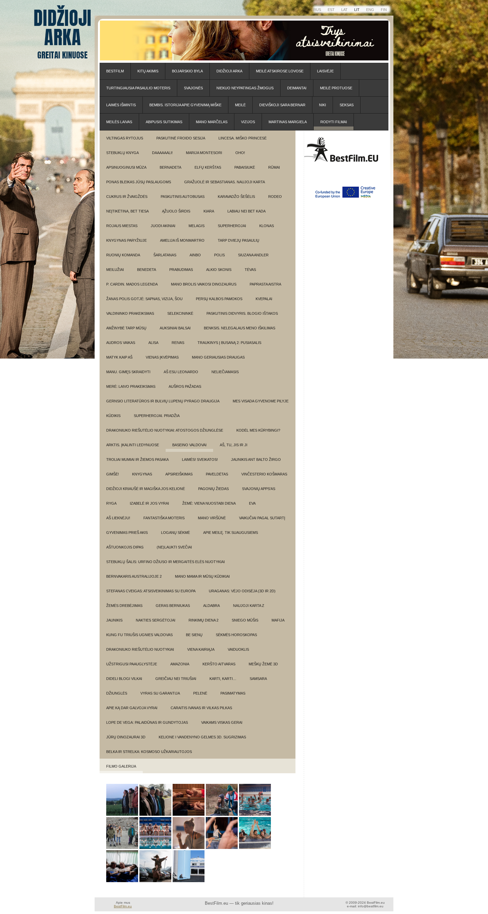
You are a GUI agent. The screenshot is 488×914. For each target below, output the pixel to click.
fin (384, 10)
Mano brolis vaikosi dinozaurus (203, 284)
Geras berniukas (173, 606)
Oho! (240, 153)
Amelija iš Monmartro (182, 240)
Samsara (258, 679)
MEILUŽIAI (115, 270)
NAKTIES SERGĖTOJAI (155, 620)
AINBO (195, 255)
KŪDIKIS (113, 416)
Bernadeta (170, 167)
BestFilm (115, 71)
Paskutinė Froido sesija (180, 138)
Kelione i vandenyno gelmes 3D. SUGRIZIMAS (202, 737)
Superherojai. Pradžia (157, 416)
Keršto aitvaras (219, 664)
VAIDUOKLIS (238, 649)
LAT (344, 10)
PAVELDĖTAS (217, 474)
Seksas (347, 105)
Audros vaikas (120, 343)
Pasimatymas (232, 693)
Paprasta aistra (265, 284)
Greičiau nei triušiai (175, 679)
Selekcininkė (180, 313)
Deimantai (296, 88)
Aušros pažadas (185, 386)
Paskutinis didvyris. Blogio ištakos (242, 313)
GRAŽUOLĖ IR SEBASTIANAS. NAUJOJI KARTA (224, 182)
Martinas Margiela (288, 122)
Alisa (153, 343)
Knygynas (142, 474)
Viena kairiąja (200, 649)
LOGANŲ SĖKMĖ (175, 533)
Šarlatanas (164, 255)
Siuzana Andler (253, 255)
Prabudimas (181, 270)
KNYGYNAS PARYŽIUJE (126, 240)
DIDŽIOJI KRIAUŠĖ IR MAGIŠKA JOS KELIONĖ (145, 489)
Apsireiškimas (179, 474)
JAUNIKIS (114, 620)
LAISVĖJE (325, 71)
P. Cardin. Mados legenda (132, 284)
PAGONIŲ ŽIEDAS (213, 489)
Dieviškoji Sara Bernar (282, 105)
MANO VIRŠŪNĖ (212, 518)
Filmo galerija (121, 766)
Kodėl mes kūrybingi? (258, 430)
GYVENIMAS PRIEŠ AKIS (127, 533)
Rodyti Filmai (333, 122)
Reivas (178, 343)
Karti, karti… (222, 679)
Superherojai (232, 226)
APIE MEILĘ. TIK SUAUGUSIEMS (230, 533)
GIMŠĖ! (112, 474)
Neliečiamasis (225, 372)
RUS (317, 10)
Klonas (266, 226)
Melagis (196, 226)
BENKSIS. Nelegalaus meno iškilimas (239, 328)
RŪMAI (274, 167)
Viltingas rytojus (124, 138)
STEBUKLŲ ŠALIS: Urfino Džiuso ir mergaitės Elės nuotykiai (165, 562)
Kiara (208, 211)
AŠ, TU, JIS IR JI (233, 445)
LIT (357, 10)
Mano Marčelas (211, 122)
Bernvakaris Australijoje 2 (134, 576)
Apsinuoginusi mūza (126, 167)
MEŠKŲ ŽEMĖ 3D (263, 664)
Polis (219, 255)
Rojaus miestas (121, 226)
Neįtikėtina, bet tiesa (127, 211)
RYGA (111, 503)
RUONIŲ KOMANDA (123, 255)
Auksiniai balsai (175, 328)
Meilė (240, 105)
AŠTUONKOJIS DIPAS (124, 547)
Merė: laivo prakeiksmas (130, 386)
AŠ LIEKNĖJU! (118, 518)
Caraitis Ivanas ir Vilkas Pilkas (201, 708)
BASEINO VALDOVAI (189, 445)
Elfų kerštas (208, 167)
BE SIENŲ (194, 635)
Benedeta (146, 270)
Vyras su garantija (160, 693)
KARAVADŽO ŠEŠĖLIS (236, 197)
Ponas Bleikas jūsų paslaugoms (138, 182)
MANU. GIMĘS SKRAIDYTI (128, 372)
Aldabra (211, 606)
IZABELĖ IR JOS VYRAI (149, 503)
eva (252, 503)
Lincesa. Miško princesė (242, 138)
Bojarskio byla (187, 71)
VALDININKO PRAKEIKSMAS (130, 313)
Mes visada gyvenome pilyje (260, 401)
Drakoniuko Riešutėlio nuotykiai (140, 649)
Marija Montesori (204, 153)
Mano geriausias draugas (218, 357)
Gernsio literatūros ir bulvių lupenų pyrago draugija (162, 401)
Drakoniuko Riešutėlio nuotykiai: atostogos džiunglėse (164, 430)
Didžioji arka (229, 71)
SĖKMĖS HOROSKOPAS (236, 635)
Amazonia (179, 664)
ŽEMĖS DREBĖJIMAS (124, 606)
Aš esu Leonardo (181, 372)
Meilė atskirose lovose (279, 71)
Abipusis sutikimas (164, 122)
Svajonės (193, 88)
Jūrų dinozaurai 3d (125, 737)
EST (331, 10)
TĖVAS (250, 270)
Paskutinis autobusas (182, 197)
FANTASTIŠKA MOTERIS (164, 518)
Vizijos (248, 122)
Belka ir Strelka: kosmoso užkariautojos (149, 752)
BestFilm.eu (123, 906)
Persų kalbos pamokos (219, 299)
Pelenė (200, 693)
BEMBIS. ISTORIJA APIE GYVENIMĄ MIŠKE (185, 105)
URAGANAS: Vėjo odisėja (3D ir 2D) (242, 591)
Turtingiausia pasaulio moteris (138, 88)
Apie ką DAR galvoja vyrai (131, 708)
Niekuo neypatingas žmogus (245, 88)
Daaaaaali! (162, 153)
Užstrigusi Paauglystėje (131, 664)
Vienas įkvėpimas (162, 357)
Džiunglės (116, 693)
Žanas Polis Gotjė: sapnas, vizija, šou (144, 299)
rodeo (275, 197)
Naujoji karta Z (248, 606)
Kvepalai (264, 299)
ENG (370, 10)
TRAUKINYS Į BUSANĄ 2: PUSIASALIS (229, 343)
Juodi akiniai (163, 226)
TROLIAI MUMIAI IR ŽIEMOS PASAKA (137, 459)
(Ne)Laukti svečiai (174, 547)
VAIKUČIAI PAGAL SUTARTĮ (262, 518)
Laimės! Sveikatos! (200, 459)
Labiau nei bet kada (246, 211)
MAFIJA (278, 620)
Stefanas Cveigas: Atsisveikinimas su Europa (151, 591)
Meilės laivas (119, 122)
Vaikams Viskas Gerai (221, 722)
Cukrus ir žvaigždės (126, 197)
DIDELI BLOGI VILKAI (124, 679)
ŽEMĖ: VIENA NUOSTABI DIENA (209, 503)
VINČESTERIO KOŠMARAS (264, 474)
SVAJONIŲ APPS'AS (258, 489)
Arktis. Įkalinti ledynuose (132, 445)
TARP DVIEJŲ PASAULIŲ (238, 240)
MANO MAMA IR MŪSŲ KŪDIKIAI (202, 576)
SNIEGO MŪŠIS (245, 620)
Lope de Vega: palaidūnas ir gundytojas (147, 722)
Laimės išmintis (121, 105)
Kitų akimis (147, 71)
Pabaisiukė (244, 167)
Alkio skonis (218, 270)
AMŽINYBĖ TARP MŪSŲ (126, 328)
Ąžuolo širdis (176, 211)
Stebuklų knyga (122, 153)
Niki (322, 105)
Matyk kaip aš (119, 357)
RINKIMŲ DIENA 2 (203, 620)
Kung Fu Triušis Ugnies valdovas (139, 635)
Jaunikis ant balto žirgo (256, 459)
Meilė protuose (336, 88)
